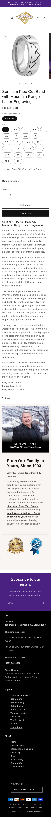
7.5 (6, 136)
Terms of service (18, 713)
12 (18, 148)
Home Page (16, 727)
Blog (12, 756)
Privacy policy (36, 807)
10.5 (27, 142)
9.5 (6, 142)
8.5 (25, 136)
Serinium (9, 119)
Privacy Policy (17, 709)
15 (39, 155)
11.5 (7, 148)
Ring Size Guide (10, 181)
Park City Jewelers (24, 804)
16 (18, 161)
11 (38, 142)
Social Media (17, 766)
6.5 (34, 129)
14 (18, 155)
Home (13, 742)
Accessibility (16, 759)
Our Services (17, 745)
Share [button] (7, 398)
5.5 (15, 129)
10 (17, 142)
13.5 (7, 155)
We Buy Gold (17, 720)
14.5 (29, 155)
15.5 (7, 161)
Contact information (35, 812)
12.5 (28, 148)
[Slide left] (19, 83)
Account (14, 723)
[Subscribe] (43, 603)
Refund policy (17, 706)
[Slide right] (31, 83)
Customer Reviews (20, 695)
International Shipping (21, 749)
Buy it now (25, 213)
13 (39, 148)
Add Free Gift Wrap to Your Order (24, 169)
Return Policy (17, 702)
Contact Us (16, 699)
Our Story (15, 716)
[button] (6, 18)
